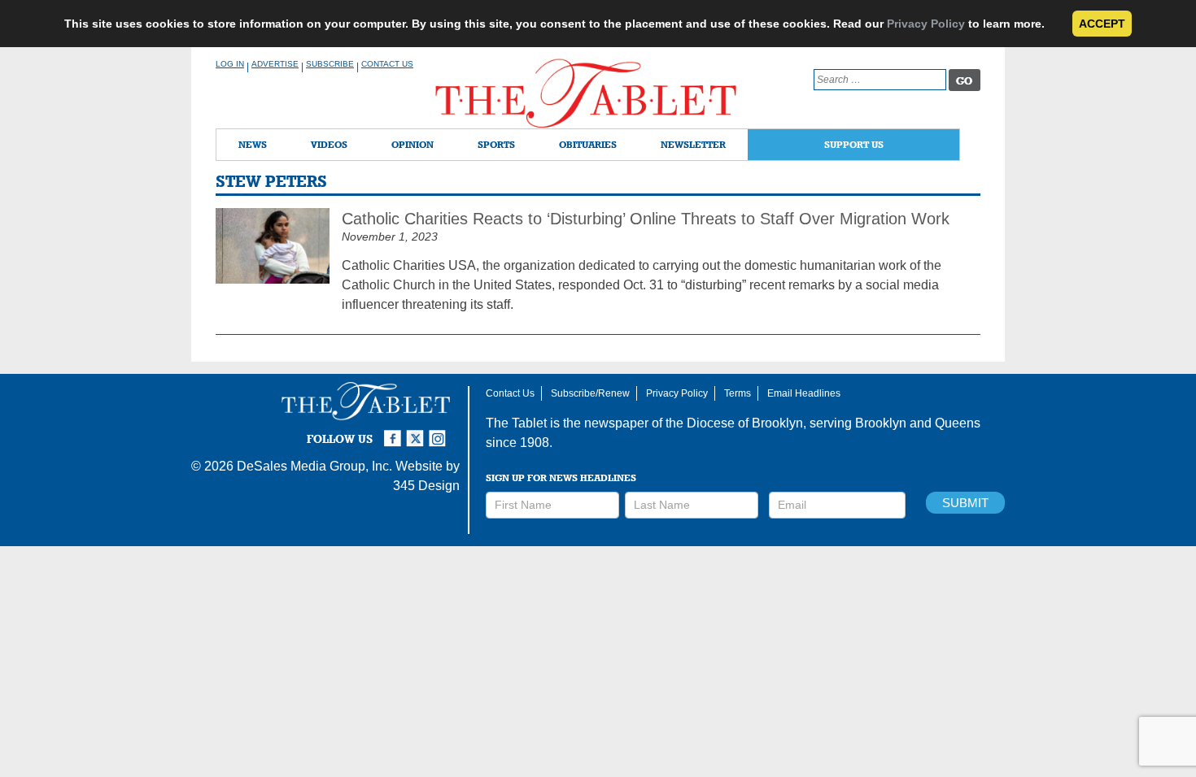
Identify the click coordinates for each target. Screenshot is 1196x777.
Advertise (275, 63)
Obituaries (588, 144)
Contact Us (387, 63)
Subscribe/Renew (590, 393)
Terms (737, 393)
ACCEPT (1102, 23)
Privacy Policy (926, 23)
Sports (496, 144)
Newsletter (693, 144)
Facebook (394, 431)
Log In (230, 63)
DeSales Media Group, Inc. (314, 466)
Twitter (417, 431)
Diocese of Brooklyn (745, 423)
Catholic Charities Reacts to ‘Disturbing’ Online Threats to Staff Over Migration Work (645, 219)
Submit (965, 503)
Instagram (440, 431)
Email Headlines (803, 393)
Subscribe (330, 63)
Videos (329, 144)
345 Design (426, 486)
